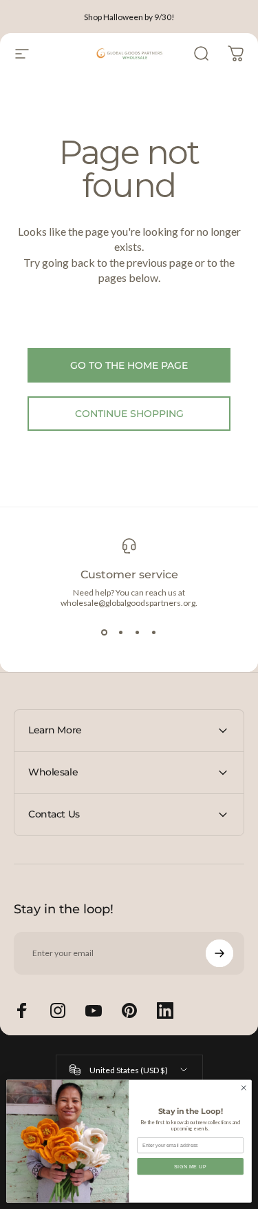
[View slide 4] (154, 632)
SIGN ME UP (190, 1166)
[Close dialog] (243, 1087)
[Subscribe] (219, 953)
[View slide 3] (137, 632)
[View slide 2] (121, 632)
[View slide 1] (104, 632)
